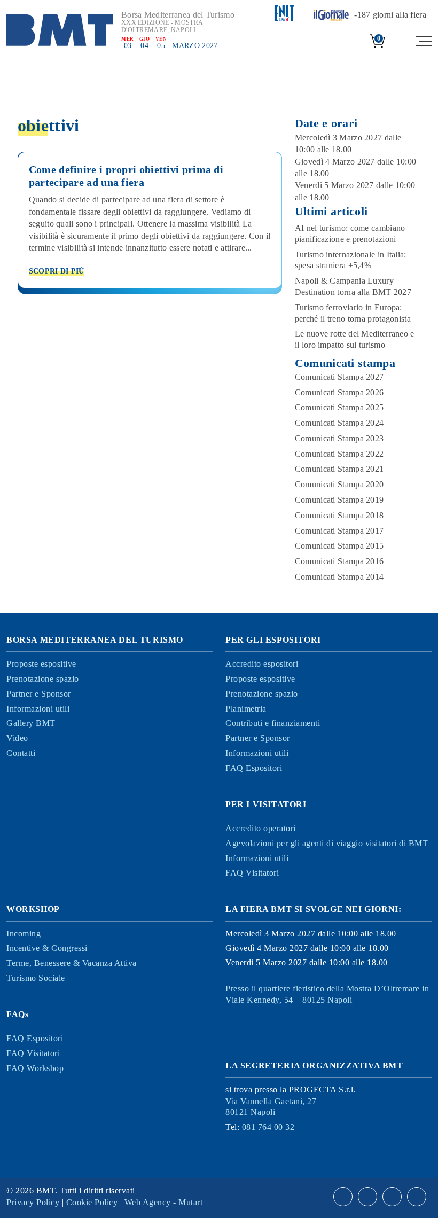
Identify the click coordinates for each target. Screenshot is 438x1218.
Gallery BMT (31, 723)
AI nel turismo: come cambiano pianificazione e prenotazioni (350, 233)
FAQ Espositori (253, 767)
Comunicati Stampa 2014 (339, 576)
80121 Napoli (270, 1107)
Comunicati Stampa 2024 (339, 422)
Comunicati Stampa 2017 (339, 530)
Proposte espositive (41, 663)
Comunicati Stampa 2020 (339, 484)
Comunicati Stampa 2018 (339, 515)
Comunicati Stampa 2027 (339, 376)
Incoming (23, 933)
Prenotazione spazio (42, 678)
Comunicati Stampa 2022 (339, 453)
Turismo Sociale (35, 977)
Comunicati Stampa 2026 (339, 392)
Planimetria (246, 708)
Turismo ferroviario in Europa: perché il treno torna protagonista (353, 313)
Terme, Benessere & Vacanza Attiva (71, 962)
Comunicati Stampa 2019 (339, 499)
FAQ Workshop (35, 1068)
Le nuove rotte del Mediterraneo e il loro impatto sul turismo (354, 339)
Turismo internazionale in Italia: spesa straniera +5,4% (350, 260)
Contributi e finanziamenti (272, 723)
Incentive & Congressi (47, 947)
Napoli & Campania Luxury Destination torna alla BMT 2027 (353, 286)
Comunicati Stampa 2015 (339, 545)
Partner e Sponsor (38, 693)
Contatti (20, 753)
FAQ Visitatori (252, 872)
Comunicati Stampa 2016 (339, 561)
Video (17, 738)
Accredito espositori (261, 663)
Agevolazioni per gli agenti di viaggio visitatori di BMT (326, 843)
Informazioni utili (37, 708)
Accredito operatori (260, 828)
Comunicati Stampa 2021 (339, 468)
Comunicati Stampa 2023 (339, 438)
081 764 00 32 (268, 1126)
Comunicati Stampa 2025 (339, 407)
